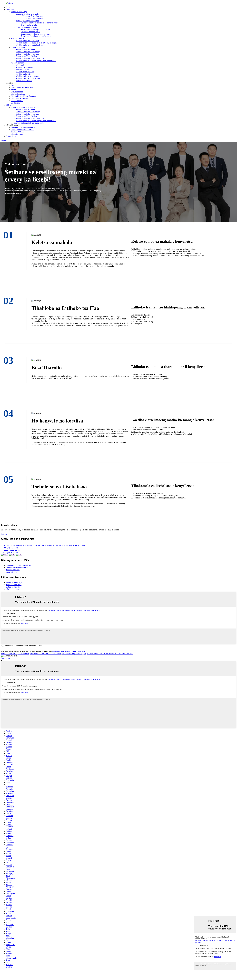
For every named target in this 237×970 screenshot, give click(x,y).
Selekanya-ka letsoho (29, 25)
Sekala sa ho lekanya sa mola (27, 14)
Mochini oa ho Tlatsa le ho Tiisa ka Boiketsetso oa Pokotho (110, 654)
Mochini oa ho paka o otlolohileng (29, 45)
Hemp (13, 89)
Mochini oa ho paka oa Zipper (74, 654)
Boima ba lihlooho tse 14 (30, 32)
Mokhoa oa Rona (17, 132)
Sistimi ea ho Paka (18, 47)
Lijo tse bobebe (17, 92)
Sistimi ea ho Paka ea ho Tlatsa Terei (30, 58)
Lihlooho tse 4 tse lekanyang (32, 18)
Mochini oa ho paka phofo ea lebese (15, 654)
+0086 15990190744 (11, 550)
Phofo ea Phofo (17, 101)
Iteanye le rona (11, 136)
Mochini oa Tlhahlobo (24, 67)
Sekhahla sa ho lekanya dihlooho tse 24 (36, 34)
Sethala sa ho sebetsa (24, 81)
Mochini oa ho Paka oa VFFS (27, 41)
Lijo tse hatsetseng (18, 94)
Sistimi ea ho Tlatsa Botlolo (26, 56)
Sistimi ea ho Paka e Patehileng (28, 52)
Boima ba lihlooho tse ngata (27, 27)
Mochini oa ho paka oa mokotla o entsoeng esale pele (36, 43)
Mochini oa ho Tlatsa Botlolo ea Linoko (45, 654)
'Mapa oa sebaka (78, 651)
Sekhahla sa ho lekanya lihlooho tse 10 (36, 29)
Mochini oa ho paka (18, 38)
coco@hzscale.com (10, 552)
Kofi (12, 85)
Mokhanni (20, 65)
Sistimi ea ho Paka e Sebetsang (23, 107)
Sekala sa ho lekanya (19, 12)
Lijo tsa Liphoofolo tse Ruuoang (23, 96)
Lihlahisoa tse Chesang (61, 651)
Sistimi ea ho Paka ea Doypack (28, 54)
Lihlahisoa (10, 9)
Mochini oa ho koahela (25, 72)
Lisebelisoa (15, 103)
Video (8, 105)
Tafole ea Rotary (22, 69)
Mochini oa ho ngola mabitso (27, 76)
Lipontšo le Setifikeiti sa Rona (22, 129)
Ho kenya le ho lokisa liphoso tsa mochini (27, 123)
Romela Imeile (6, 658)
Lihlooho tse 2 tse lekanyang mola (34, 16)
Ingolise (4, 534)
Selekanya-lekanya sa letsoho (27, 21)
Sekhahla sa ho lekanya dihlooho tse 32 (36, 36)
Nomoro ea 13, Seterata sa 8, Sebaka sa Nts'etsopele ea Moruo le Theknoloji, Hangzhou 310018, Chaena (45, 545)
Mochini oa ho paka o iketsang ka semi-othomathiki (36, 61)
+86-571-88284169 (10, 548)
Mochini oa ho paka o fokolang (28, 78)
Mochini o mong (17, 63)
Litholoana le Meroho (19, 98)
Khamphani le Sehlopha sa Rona (23, 127)
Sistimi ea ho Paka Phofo (25, 49)
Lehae (8, 7)
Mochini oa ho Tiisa (23, 74)
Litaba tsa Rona (17, 134)
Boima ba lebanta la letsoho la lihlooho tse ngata (39, 23)
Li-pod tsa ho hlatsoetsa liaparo (23, 87)
